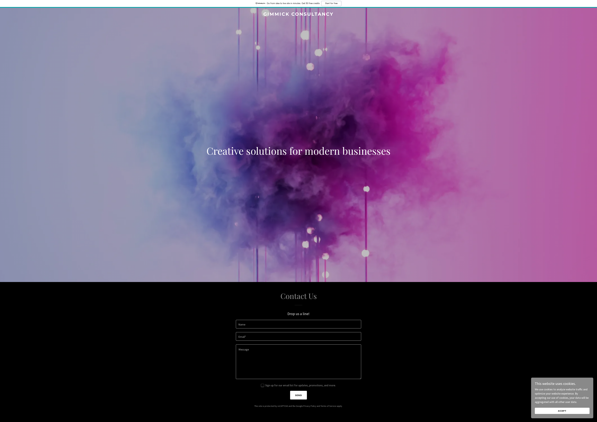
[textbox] (298, 324)
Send (298, 395)
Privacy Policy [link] (309, 406)
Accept (562, 410)
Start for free (331, 3)
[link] (298, 14)
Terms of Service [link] (328, 406)
